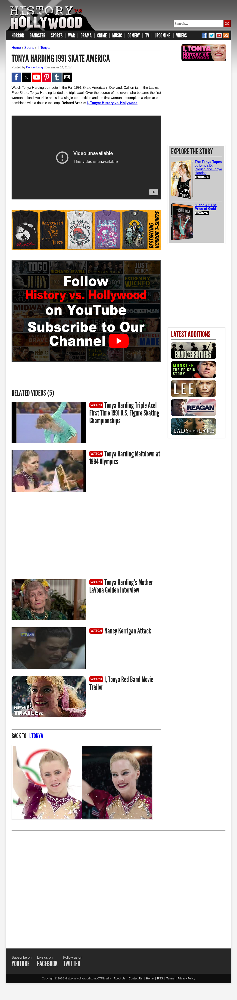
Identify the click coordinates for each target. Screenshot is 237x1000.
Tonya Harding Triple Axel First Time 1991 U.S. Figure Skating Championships (124, 413)
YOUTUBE (21, 963)
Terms (170, 978)
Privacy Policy (186, 978)
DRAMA (86, 35)
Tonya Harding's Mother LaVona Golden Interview (121, 586)
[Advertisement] (118, 885)
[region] (50, 536)
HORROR (18, 35)
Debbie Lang (34, 67)
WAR (71, 35)
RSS (160, 978)
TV (147, 35)
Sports (29, 47)
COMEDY (134, 35)
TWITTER (71, 963)
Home (16, 47)
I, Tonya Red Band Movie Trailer (121, 683)
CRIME (102, 35)
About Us (119, 978)
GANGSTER (37, 35)
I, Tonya (44, 47)
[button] (16, 77)
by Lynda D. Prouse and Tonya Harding (208, 167)
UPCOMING (163, 35)
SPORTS (56, 35)
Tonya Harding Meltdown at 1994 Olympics (124, 458)
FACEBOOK (47, 963)
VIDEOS (181, 35)
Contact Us (136, 978)
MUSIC (117, 35)
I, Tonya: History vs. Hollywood (112, 103)
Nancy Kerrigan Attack (127, 631)
